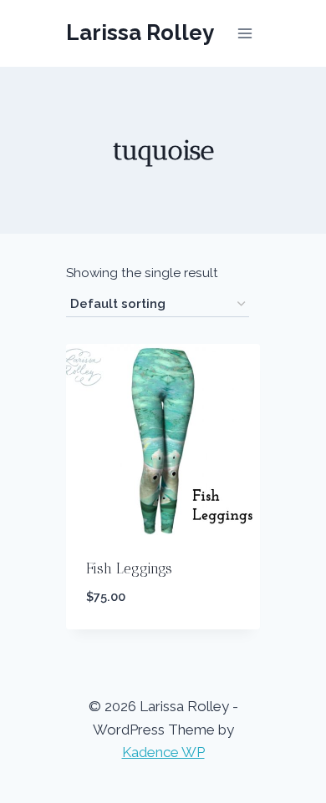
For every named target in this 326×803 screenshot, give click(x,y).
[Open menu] (245, 33)
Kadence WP (163, 752)
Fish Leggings (129, 568)
